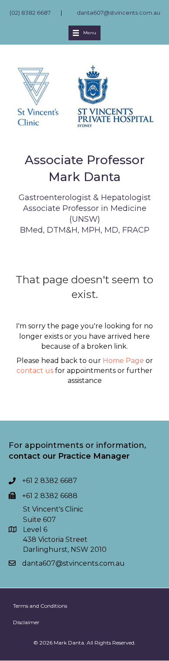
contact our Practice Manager (69, 456)
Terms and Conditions (40, 606)
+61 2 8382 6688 (50, 496)
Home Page (123, 360)
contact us (34, 370)
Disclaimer (26, 622)
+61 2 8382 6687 (49, 480)
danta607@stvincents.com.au (118, 12)
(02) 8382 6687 (30, 12)
